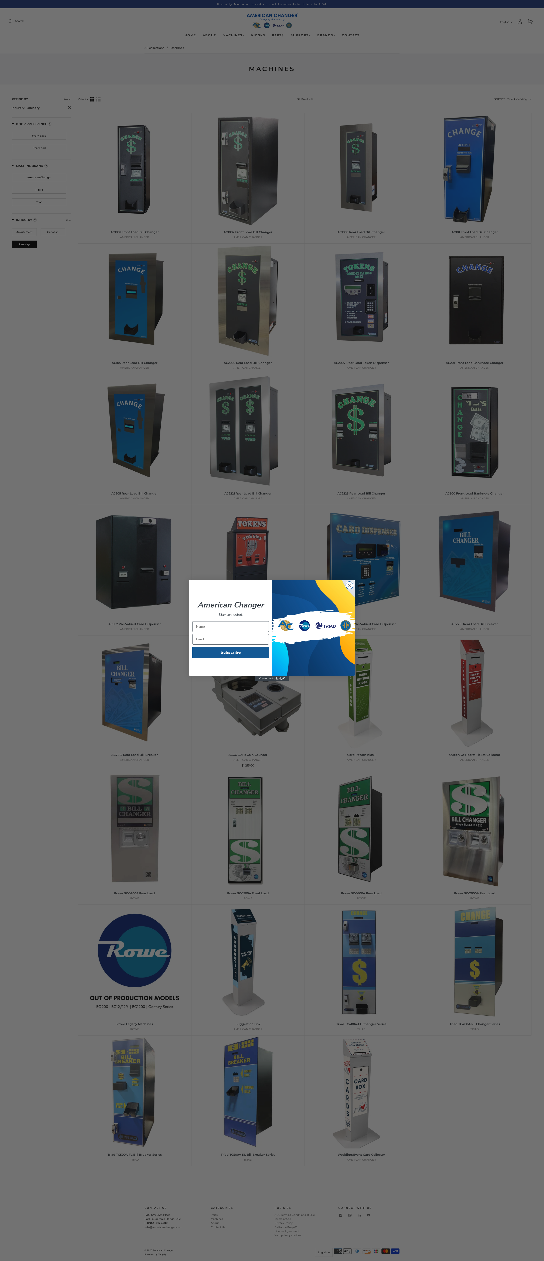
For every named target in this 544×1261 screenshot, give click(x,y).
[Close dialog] (349, 585)
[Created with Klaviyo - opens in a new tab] (272, 678)
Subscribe (231, 652)
